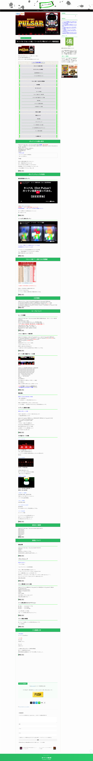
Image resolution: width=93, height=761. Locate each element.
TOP (38, 10)
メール (20, 728)
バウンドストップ (38, 121)
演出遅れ (38, 100)
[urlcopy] (45, 703)
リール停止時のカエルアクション (38, 127)
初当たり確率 (38, 111)
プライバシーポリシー (46, 755)
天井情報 (38, 84)
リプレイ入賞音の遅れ (38, 103)
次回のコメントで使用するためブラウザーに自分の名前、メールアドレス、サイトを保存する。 (36, 737)
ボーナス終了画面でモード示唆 (39, 97)
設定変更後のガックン (38, 72)
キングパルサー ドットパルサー (24, 706)
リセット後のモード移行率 (39, 94)
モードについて (38, 88)
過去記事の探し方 (46, 10)
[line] (39, 703)
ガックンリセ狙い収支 (38, 65)
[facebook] (34, 703)
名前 (19, 724)
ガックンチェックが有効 (38, 69)
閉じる (43, 62)
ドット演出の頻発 (38, 130)
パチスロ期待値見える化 (26, 283)
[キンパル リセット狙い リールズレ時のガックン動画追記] (36, 703)
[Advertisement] (38, 668)
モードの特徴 (38, 91)
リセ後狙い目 (38, 136)
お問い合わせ (55, 10)
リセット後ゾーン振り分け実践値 (38, 81)
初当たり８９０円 (25, 206)
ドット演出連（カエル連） (39, 124)
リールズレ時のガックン (38, 75)
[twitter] (31, 703)
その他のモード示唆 (39, 106)
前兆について (38, 115)
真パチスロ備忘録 (46, 757)
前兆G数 (38, 118)
